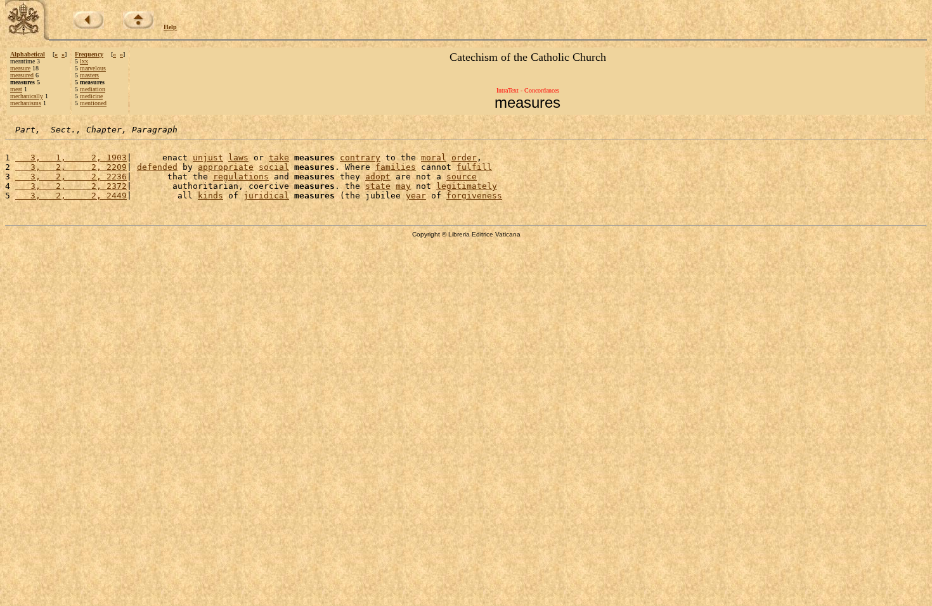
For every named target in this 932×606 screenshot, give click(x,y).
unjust (208, 157)
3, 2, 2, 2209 (71, 167)
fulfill (474, 167)
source (461, 176)
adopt (378, 176)
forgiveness (474, 195)
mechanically (26, 96)
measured (22, 75)
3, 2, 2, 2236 (71, 176)
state (378, 186)
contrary (360, 157)
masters (89, 75)
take (279, 157)
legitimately (466, 186)
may (403, 186)
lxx (84, 61)
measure (20, 68)
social (274, 167)
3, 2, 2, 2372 (71, 186)
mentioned (93, 103)
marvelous (93, 68)
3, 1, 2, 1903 (71, 157)
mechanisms (25, 103)
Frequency (89, 54)
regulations (241, 176)
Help (170, 26)
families (395, 167)
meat (16, 89)
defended (157, 167)
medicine (91, 96)
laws (238, 157)
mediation (92, 89)
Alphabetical (27, 54)
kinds (210, 195)
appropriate (226, 167)
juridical (266, 195)
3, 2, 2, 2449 (71, 195)
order (464, 157)
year (416, 195)
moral (433, 157)
